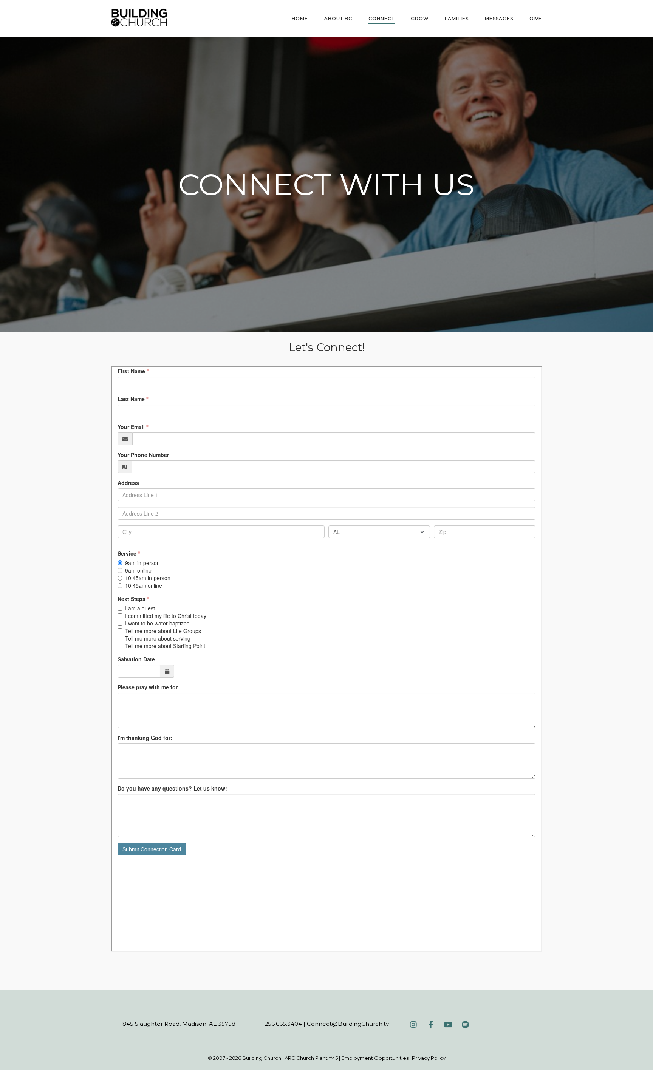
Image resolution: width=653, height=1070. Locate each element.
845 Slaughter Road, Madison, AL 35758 (178, 1023)
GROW (420, 18)
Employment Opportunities (375, 1058)
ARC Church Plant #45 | (313, 1058)
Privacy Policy (429, 1058)
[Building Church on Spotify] (465, 1025)
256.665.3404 (283, 1023)
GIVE (535, 18)
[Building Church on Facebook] (430, 1025)
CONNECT (381, 18)
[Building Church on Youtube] (448, 1025)
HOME (300, 18)
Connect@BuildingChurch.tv (348, 1023)
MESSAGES (499, 18)
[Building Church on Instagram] (413, 1025)
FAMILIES (457, 18)
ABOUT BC (338, 18)
